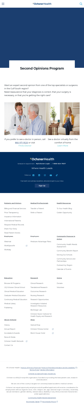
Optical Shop (35, 325)
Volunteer (60, 287)
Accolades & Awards (12, 333)
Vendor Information (47, 370)
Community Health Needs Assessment (67, 245)
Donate (60, 283)
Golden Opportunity (64, 213)
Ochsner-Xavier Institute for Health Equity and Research (41, 315)
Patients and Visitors (12, 203)
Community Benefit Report (67, 251)
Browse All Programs (12, 283)
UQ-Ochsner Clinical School (14, 287)
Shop (33, 320)
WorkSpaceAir (9, 246)
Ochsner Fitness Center (40, 329)
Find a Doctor (25, 146)
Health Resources (64, 203)
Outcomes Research (38, 291)
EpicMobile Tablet (32, 402)
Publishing (8, 308)
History (7, 325)
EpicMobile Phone (49, 402)
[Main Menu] (3, 4)
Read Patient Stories (12, 233)
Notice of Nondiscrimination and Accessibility (58, 368)
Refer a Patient (36, 213)
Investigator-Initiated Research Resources (39, 305)
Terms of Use (34, 370)
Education (8, 278)
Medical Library (10, 304)
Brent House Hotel (38, 333)
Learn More (62, 146)
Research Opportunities (40, 300)
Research (34, 278)
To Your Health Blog (64, 209)
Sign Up (44, 185)
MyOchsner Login (43, 163)
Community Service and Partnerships (66, 260)
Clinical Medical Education (14, 291)
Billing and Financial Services (15, 209)
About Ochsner (10, 320)
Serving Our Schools (64, 255)
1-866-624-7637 (59, 163)
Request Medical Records (14, 225)
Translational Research (39, 287)
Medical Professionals (39, 203)
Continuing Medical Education (15, 300)
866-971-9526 (21, 143)
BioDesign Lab (36, 310)
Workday (7, 250)
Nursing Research (37, 295)
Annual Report (9, 329)
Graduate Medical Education (15, 295)
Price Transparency (11, 213)
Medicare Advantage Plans (41, 242)
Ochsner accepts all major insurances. (42, 374)
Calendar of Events (64, 269)
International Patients (12, 221)
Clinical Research (37, 283)
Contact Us (8, 345)
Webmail (7, 242)
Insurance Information (12, 217)
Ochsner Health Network (13, 341)
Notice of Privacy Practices (31, 368)
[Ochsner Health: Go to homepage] (42, 3)
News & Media (9, 337)
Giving (59, 278)
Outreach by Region (64, 265)
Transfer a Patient (37, 209)
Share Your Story (10, 229)
